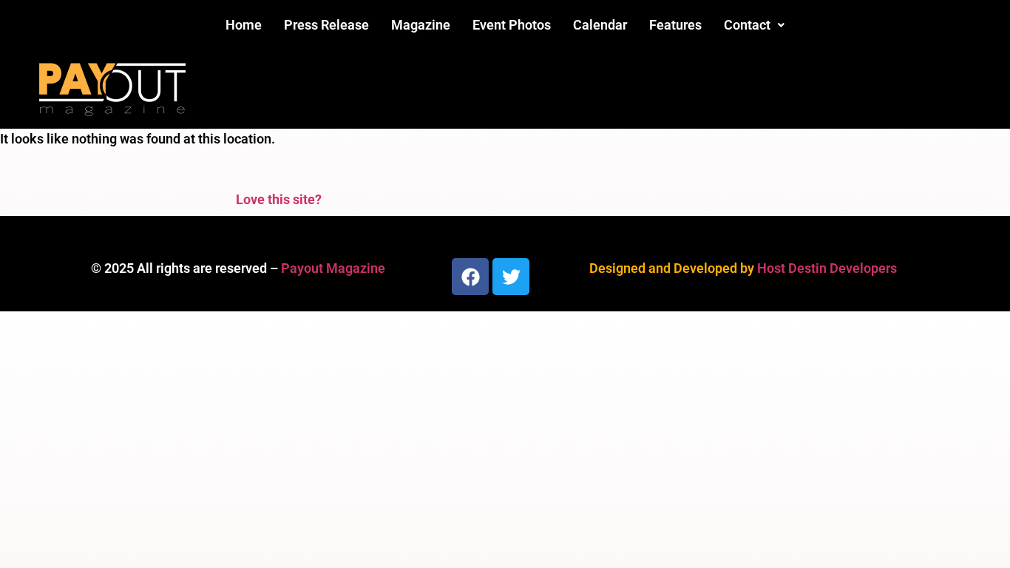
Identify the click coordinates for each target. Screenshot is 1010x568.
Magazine (420, 25)
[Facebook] (470, 276)
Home (244, 25)
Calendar (600, 25)
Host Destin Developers (827, 268)
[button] (754, 25)
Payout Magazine (333, 268)
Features (675, 25)
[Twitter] (510, 276)
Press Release (326, 25)
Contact (747, 25)
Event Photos (511, 25)
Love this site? (279, 199)
